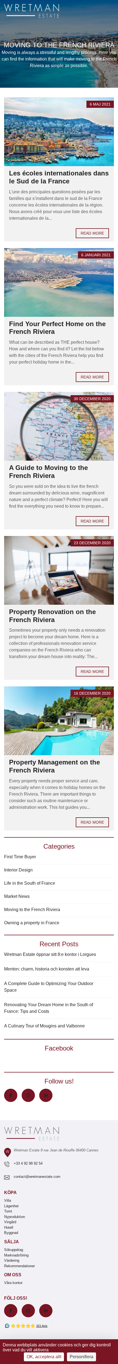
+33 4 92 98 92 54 (28, 1163)
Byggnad (11, 1233)
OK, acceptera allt (44, 1356)
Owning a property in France (31, 922)
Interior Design (18, 870)
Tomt (8, 1211)
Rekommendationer (19, 1266)
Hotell (8, 1227)
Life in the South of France (29, 883)
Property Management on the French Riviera (54, 766)
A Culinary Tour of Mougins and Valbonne (44, 1026)
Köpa (10, 1192)
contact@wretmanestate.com (37, 1177)
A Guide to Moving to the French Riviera (48, 471)
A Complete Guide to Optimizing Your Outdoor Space (48, 986)
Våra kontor (13, 1283)
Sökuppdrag (13, 1250)
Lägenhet (11, 1206)
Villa (7, 1200)
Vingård (10, 1222)
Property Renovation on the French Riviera (52, 615)
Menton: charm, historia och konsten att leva (46, 969)
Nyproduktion (14, 1217)
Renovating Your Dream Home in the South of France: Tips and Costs (48, 1008)
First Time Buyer (20, 856)
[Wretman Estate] (40, 11)
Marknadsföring (16, 1255)
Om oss (12, 1274)
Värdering (11, 1260)
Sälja (11, 1241)
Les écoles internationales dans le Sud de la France (59, 177)
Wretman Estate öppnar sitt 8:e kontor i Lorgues (50, 954)
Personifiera (81, 1356)
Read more (92, 233)
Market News (17, 896)
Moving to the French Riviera (32, 909)
